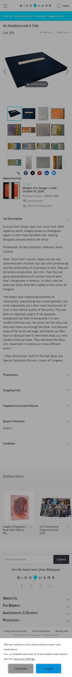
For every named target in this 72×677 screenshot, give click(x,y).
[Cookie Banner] (36, 657)
